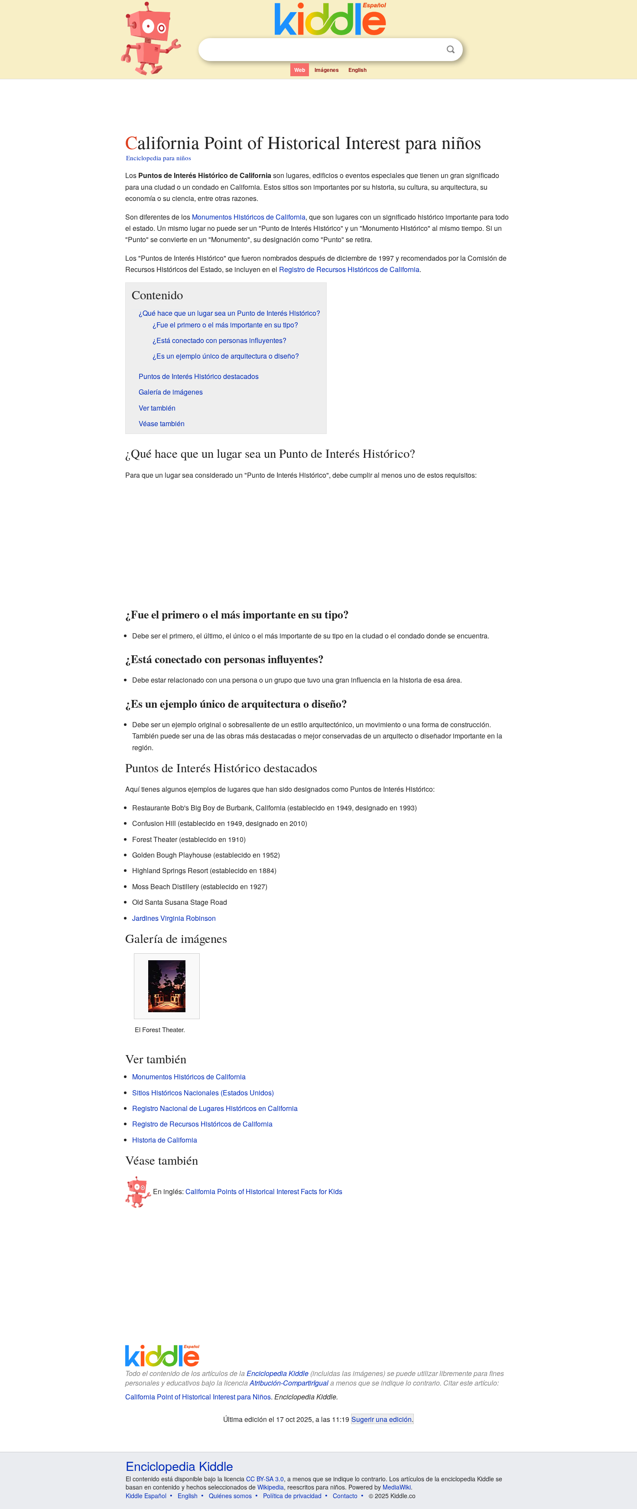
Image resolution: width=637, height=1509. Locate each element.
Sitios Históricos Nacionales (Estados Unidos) (203, 1093)
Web (299, 70)
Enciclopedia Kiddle (278, 1373)
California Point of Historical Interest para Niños (198, 1397)
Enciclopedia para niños (158, 157)
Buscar (450, 49)
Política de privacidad (292, 1495)
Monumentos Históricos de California (249, 217)
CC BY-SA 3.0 (265, 1478)
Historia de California (164, 1140)
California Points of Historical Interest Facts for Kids (263, 1191)
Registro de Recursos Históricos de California (349, 269)
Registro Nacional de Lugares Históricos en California (215, 1108)
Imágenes (327, 70)
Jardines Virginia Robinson (174, 918)
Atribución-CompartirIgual (289, 1383)
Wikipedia (270, 1487)
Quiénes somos (230, 1495)
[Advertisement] (318, 103)
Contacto (345, 1495)
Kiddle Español (146, 1495)
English (357, 70)
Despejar (433, 49)
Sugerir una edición (381, 1419)
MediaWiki (397, 1487)
